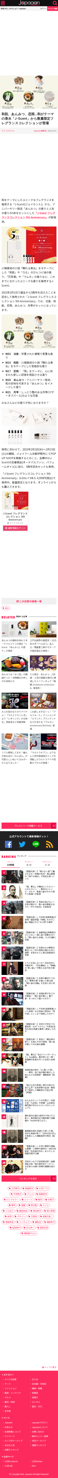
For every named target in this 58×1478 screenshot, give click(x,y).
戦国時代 (29, 1188)
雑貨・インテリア (13, 1392)
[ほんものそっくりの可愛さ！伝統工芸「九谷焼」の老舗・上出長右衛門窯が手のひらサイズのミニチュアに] (12, 1106)
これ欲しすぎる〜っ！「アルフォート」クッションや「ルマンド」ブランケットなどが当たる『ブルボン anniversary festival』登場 (43, 720)
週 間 (29, 863)
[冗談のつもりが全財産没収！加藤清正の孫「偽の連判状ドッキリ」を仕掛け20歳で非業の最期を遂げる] (12, 1167)
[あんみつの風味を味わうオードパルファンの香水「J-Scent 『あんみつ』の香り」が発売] (15, 629)
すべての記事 (10, 1379)
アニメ (30, 1193)
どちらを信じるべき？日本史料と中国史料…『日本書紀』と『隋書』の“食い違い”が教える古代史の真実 (40, 966)
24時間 (10, 863)
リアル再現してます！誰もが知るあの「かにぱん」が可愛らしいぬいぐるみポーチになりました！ (15, 757)
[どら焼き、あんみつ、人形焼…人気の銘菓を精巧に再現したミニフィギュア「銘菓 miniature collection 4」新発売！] (43, 663)
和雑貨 (35, 1392)
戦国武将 (43, 1193)
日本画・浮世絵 (39, 1383)
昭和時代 (16, 1227)
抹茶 (9, 1216)
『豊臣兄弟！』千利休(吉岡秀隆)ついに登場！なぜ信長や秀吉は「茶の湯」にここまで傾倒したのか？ (40, 1011)
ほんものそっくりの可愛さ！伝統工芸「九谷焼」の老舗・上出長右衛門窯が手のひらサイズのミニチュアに (40, 1104)
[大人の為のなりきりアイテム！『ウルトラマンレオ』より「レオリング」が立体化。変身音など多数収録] (15, 701)
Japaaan (29, 3)
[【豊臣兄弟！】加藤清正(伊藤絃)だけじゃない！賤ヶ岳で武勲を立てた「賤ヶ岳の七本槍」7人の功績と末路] (12, 938)
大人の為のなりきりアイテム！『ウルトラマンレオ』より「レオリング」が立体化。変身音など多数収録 (15, 716)
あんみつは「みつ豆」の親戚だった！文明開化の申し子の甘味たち (15, 678)
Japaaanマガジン (40, 1422)
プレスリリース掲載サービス (28, 825)
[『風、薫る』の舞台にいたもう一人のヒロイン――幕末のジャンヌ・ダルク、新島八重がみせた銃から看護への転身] (12, 892)
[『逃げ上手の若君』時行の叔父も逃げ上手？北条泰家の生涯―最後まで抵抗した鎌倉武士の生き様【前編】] (12, 1091)
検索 (55, 3)
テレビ (46, 1205)
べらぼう (9, 1210)
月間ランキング (12, 1449)
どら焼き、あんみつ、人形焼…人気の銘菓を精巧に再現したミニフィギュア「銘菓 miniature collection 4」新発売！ (43, 681)
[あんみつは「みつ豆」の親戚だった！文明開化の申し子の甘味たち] (15, 663)
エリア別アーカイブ (14, 1440)
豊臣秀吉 (9, 1221)
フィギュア (24, 1221)
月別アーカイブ (39, 1440)
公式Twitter (22, 844)
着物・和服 (37, 1388)
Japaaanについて (40, 1427)
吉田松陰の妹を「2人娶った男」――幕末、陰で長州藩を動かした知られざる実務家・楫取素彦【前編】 (40, 1073)
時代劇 (34, 1205)
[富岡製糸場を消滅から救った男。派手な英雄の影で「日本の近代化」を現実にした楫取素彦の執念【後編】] (12, 1137)
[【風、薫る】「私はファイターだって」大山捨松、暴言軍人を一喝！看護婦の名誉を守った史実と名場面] (12, 1060)
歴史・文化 (37, 1406)
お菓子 (51, 1199)
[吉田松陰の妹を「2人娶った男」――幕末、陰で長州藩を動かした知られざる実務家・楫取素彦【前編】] (12, 1076)
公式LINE (35, 844)
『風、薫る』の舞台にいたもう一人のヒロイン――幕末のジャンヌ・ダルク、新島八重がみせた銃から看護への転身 (40, 890)
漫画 (23, 1205)
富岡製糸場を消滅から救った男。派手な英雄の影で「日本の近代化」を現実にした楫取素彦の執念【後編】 (40, 1134)
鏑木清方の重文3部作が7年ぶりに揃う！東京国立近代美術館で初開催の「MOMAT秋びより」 (40, 1118)
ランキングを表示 (28, 1178)
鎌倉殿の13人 (30, 1233)
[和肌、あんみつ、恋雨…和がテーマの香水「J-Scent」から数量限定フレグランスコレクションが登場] (29, 92)
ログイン (43, 8)
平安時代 (17, 1193)
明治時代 (37, 1210)
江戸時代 (15, 1188)
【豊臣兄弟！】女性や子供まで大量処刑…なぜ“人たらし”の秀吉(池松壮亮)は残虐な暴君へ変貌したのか (40, 1027)
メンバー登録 (52, 8)
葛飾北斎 (44, 1227)
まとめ (35, 1379)
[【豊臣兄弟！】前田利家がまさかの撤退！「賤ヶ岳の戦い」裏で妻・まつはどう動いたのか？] (12, 999)
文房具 (34, 1216)
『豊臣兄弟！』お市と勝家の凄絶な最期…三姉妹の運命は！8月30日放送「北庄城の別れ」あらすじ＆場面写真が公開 (40, 1150)
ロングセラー (12, 1199)
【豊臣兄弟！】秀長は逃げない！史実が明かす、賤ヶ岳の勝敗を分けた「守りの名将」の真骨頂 (40, 904)
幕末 (13, 1205)
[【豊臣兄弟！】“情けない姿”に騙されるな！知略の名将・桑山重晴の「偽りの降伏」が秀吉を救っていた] (12, 877)
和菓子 (35, 1397)
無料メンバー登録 (40, 1436)
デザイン (21, 1216)
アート (8, 1383)
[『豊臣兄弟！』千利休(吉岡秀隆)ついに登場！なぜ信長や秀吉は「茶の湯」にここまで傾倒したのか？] (12, 1015)
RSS (49, 844)
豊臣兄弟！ (48, 1216)
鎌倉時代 (51, 1221)
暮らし (8, 1406)
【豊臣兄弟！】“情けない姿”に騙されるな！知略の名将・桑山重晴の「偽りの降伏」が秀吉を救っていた (40, 875)
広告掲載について (13, 1431)
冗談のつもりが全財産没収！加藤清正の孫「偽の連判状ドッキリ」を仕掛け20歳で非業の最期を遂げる (40, 1165)
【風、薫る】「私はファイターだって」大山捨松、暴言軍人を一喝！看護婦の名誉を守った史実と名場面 (40, 1058)
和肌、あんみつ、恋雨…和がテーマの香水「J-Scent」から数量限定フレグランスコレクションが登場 (28, 118)
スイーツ (28, 1199)
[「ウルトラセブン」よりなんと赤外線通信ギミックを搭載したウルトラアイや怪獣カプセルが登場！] (43, 742)
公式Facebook (8, 844)
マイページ (10, 1436)
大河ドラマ (44, 1188)
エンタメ (36, 1401)
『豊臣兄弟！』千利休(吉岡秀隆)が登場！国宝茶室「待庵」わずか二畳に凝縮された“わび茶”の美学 (40, 919)
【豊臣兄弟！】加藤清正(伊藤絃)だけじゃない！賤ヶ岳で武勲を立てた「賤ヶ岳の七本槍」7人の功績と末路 (40, 936)
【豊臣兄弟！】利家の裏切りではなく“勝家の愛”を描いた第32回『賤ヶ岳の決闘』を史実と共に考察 (40, 982)
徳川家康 (51, 1210)
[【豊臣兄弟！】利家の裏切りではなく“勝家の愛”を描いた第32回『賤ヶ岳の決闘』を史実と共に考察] (12, 984)
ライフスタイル (8, 130)
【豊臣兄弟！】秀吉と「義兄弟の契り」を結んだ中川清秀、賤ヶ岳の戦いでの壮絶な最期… (40, 1042)
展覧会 (38, 1221)
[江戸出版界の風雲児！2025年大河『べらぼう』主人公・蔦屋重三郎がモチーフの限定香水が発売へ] (43, 629)
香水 (7, 608)
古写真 (8, 1410)
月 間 (47, 863)
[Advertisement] (29, 43)
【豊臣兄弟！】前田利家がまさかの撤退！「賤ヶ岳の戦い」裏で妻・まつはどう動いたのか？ (40, 996)
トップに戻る (50, 1367)
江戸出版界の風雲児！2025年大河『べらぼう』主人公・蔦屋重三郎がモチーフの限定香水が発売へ (43, 645)
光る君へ (30, 1227)
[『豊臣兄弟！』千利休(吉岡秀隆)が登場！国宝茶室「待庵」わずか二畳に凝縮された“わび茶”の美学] (12, 923)
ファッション (11, 1388)
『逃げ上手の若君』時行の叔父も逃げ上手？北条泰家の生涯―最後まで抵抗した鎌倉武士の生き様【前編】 (40, 1089)
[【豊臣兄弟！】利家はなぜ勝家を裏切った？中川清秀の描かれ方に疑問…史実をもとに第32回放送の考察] (12, 953)
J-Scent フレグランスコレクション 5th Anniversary (15, 516)
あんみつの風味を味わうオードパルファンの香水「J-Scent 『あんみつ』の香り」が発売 (15, 645)
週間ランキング (39, 1445)
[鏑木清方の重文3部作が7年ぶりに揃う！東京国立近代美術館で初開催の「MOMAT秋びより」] (12, 1121)
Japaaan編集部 (40, 130)
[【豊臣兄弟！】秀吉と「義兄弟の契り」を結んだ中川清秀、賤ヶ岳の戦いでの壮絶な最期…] (12, 1045)
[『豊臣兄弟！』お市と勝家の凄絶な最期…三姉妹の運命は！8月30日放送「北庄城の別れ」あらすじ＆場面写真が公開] (12, 1152)
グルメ (8, 1397)
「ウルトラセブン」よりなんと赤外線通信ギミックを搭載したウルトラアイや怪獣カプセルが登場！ (43, 757)
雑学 (40, 1199)
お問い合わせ (38, 1431)
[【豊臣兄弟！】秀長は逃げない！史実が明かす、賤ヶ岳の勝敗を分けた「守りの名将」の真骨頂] (12, 908)
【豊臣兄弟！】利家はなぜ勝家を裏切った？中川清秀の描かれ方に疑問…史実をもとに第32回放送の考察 (40, 951)
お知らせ (9, 1427)
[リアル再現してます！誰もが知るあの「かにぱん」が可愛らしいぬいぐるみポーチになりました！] (15, 742)
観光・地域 (10, 1401)
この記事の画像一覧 (30, 601)
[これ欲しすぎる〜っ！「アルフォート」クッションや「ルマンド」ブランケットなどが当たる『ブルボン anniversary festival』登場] (43, 701)
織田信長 (23, 1210)
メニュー (3, 3)
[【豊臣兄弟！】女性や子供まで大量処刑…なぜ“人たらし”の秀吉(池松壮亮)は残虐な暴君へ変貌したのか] (12, 1030)
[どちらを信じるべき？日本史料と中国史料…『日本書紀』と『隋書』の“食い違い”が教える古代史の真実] (12, 969)
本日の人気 (10, 1445)
